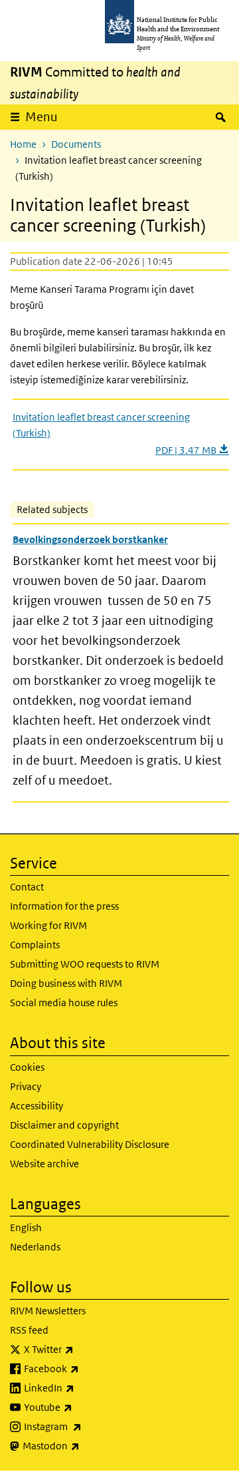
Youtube (83, 1406)
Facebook (86, 1368)
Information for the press (64, 906)
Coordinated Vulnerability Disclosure (89, 1144)
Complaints (35, 944)
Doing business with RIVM (66, 983)
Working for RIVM (48, 925)
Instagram (87, 1426)
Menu (41, 116)
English (26, 1227)
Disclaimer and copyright (64, 1125)
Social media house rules (64, 1002)
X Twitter (83, 1349)
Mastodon (86, 1445)
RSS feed (29, 1330)
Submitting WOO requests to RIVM (84, 964)
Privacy (25, 1086)
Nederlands (35, 1246)
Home (23, 144)
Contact (27, 886)
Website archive (44, 1163)
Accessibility (36, 1105)
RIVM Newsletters (48, 1310)
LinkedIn (84, 1387)
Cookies (27, 1067)
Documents (76, 144)
